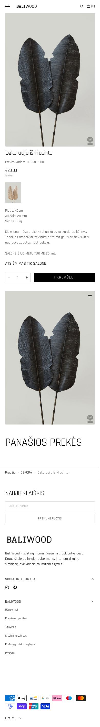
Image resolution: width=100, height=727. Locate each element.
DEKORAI (27, 461)
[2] (13, 186)
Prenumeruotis (48, 518)
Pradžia (10, 461)
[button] (7, 6)
